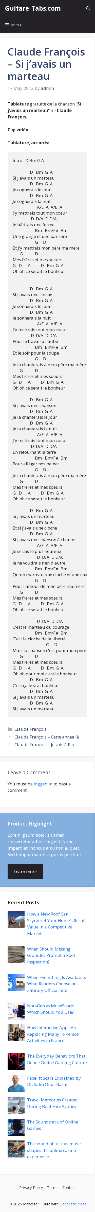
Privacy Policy (31, 1187)
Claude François (30, 729)
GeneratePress (73, 1203)
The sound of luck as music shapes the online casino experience (54, 1150)
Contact (69, 1187)
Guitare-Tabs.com (33, 8)
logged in (43, 784)
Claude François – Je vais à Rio (44, 744)
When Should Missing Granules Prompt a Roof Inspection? (51, 955)
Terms (53, 1187)
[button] (88, 8)
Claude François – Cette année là (46, 737)
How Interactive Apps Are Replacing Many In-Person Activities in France (53, 1034)
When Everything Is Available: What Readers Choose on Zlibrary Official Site (56, 983)
